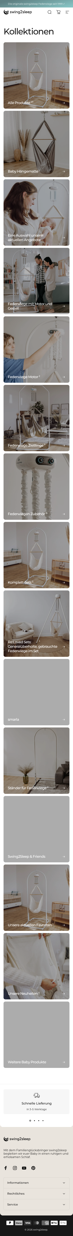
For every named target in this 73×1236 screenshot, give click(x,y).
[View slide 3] (38, 1120)
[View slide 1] (30, 1120)
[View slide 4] (43, 1120)
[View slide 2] (34, 1120)
